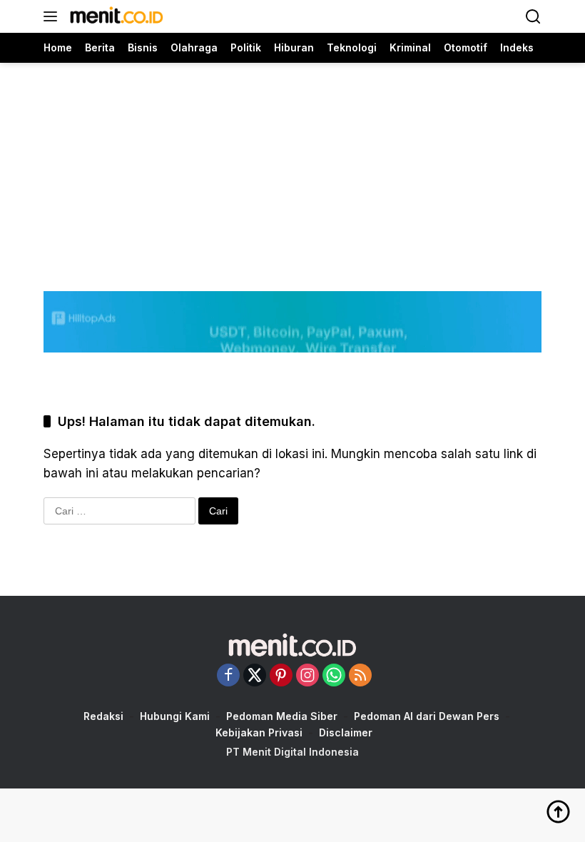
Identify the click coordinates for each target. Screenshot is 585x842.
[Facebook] (228, 676)
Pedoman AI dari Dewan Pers (426, 716)
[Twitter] (254, 676)
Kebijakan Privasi (258, 732)
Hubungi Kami (175, 716)
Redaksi (103, 716)
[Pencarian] (533, 17)
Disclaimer (345, 732)
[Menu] (53, 16)
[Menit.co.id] (114, 16)
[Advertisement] (292, 163)
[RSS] (360, 676)
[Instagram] (307, 676)
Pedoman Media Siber (281, 716)
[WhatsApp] (333, 676)
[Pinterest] (281, 676)
